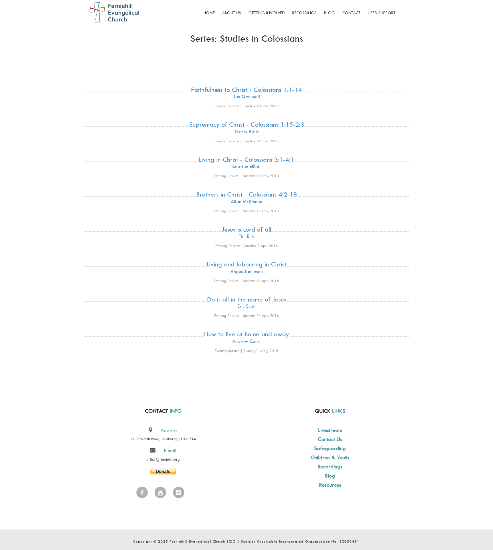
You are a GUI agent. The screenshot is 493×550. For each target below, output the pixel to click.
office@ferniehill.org (163, 459)
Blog (329, 12)
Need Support (381, 12)
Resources (330, 485)
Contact (351, 12)
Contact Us (330, 439)
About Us (231, 12)
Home (209, 12)
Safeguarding (330, 448)
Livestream (330, 430)
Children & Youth (330, 457)
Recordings (304, 12)
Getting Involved (266, 12)
